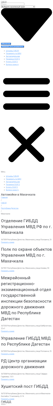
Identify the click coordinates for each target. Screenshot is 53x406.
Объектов (6, 44)
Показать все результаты (12, 46)
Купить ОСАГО (12, 62)
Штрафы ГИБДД (12, 51)
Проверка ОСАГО (13, 59)
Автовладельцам (13, 56)
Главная (4, 197)
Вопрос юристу (12, 64)
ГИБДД (4, 2)
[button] (26, 120)
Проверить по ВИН (13, 53)
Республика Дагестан (9, 208)
